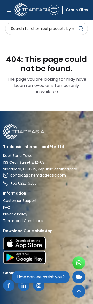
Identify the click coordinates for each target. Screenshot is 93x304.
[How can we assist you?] (78, 277)
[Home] (46, 131)
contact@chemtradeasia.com (38, 175)
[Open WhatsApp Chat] (78, 262)
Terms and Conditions (23, 220)
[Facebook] (8, 285)
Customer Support (20, 200)
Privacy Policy (15, 214)
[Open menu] (8, 9)
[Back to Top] (78, 291)
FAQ (6, 207)
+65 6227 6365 (23, 183)
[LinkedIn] (23, 285)
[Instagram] (38, 285)
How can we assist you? (41, 277)
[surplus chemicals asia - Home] (30, 9)
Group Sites (77, 9)
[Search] (81, 28)
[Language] (54, 10)
